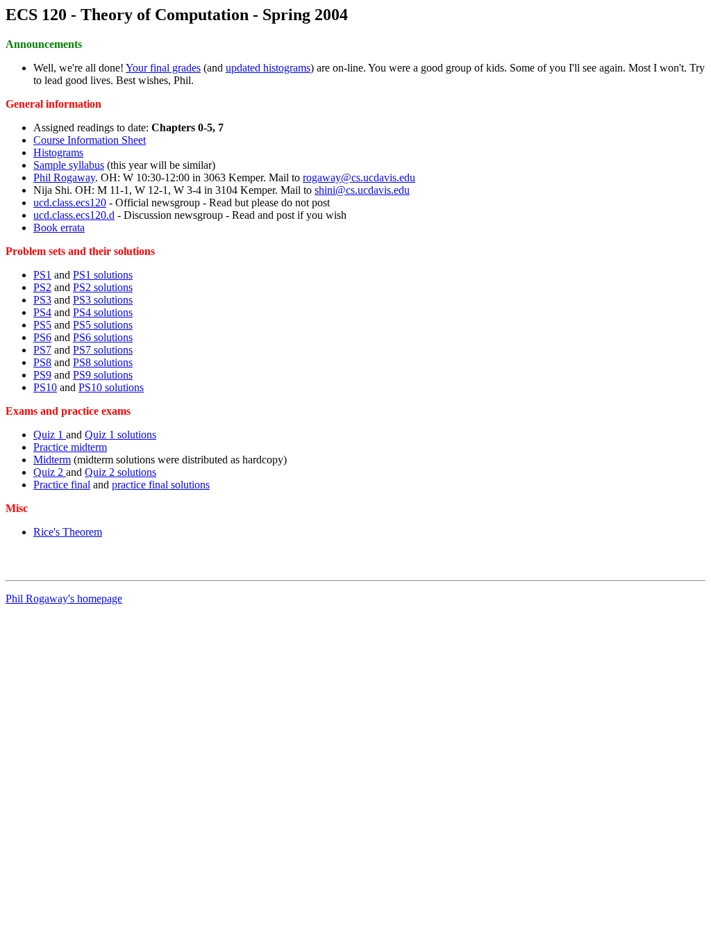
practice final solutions (161, 484)
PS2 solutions (103, 287)
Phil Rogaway (64, 177)
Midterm (52, 459)
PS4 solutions (103, 312)
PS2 (42, 287)
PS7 (42, 350)
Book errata (59, 227)
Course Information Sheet (89, 140)
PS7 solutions (103, 350)
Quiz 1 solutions (120, 434)
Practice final (61, 484)
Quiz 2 (49, 472)
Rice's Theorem (67, 532)
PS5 (42, 325)
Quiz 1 (49, 434)
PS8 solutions (103, 362)
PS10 (45, 387)
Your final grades (163, 68)
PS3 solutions (103, 300)
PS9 (42, 375)
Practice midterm (70, 447)
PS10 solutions (111, 387)
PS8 (42, 362)
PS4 (42, 312)
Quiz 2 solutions (120, 472)
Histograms (58, 152)
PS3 (42, 300)
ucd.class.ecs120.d (74, 215)
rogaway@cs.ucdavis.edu (359, 177)
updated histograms (268, 68)
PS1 (42, 275)
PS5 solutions (103, 325)
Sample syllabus (68, 165)
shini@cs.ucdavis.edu (362, 190)
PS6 (42, 337)
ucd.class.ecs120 (69, 202)
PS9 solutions (103, 375)
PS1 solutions (103, 275)
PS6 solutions (103, 337)
